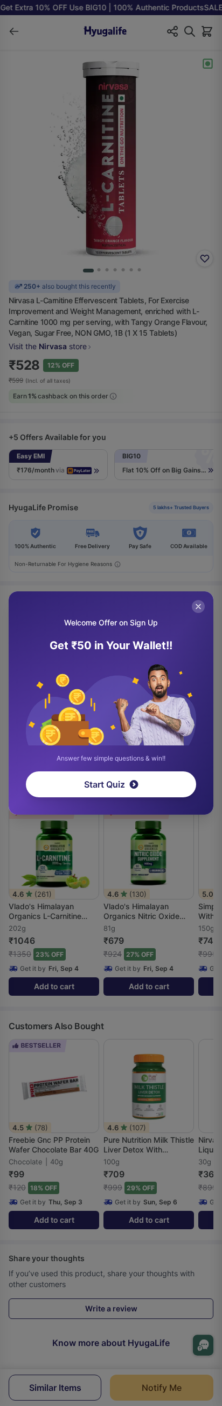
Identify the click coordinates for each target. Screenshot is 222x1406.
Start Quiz (104, 784)
